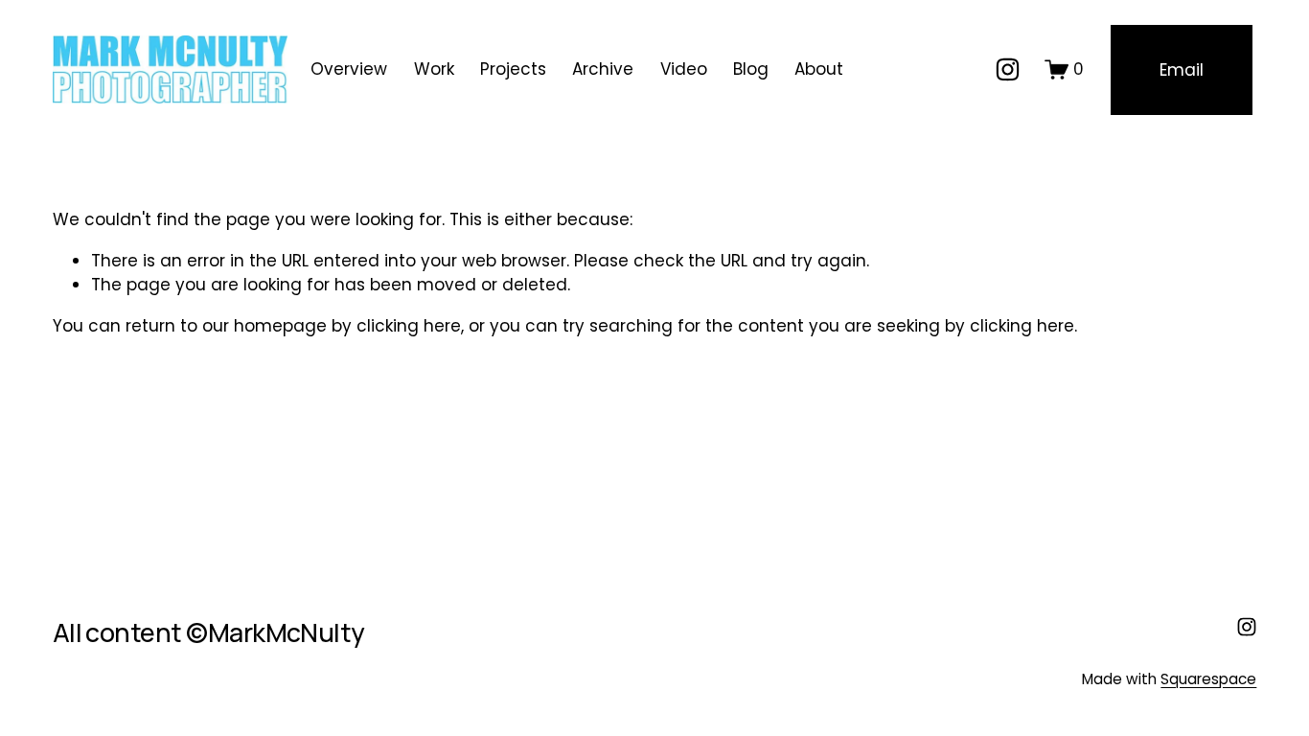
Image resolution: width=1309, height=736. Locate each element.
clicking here (408, 325)
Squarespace (1208, 679)
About (818, 69)
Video (683, 69)
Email (1182, 69)
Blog (751, 69)
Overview (348, 69)
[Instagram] (1008, 69)
